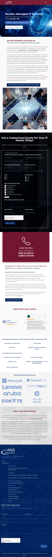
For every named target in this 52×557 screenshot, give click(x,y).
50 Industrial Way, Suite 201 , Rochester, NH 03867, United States (23, 477)
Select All (7, 197)
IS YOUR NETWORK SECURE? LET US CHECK (23, 85)
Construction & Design (12, 357)
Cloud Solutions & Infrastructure (15, 492)
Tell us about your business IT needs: (14, 199)
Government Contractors (12, 353)
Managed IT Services (11, 185)
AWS (28, 179)
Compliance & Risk (12, 490)
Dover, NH (30, 418)
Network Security (10, 189)
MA (30, 266)
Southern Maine (26, 78)
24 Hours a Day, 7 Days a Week (15, 483)
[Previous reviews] (26, 322)
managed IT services (32, 75)
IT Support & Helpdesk (13, 496)
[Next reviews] (47, 322)
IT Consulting (9, 187)
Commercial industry (12, 343)
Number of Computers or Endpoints (13, 154)
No (7, 179)
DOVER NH (30, 41)
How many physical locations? (12, 164)
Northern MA (28, 339)
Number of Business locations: (33, 154)
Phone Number (29, 209)
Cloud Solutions (10, 192)
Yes (7, 177)
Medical (12, 347)
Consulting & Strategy (13, 498)
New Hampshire (43, 77)
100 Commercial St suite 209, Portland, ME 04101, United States (23, 475)
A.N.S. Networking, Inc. (11, 322)
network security (11, 69)
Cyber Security (9, 191)
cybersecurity (16, 67)
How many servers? (30, 164)
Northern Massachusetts (13, 78)
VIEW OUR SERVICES (14, 300)
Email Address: (8, 209)
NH (26, 266)
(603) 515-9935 (26, 248)
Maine (30, 417)
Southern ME (41, 339)
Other (28, 180)
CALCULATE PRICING (14, 27)
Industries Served (9, 339)
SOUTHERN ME (40, 266)
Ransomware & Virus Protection (14, 194)
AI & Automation (12, 494)
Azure (28, 177)
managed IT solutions (25, 43)
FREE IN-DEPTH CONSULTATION (18, 22)
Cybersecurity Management (14, 487)
